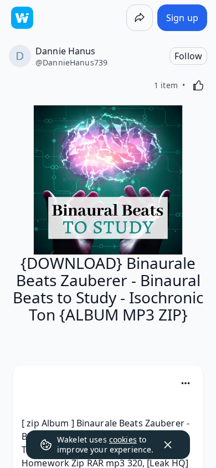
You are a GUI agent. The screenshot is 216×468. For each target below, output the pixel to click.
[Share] (139, 17)
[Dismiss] (168, 445)
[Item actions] (185, 383)
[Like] (198, 85)
